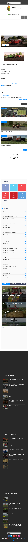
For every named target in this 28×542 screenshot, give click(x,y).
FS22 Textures (6, 273)
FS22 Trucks (6, 280)
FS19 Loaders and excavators (10, 223)
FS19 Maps (5, 225)
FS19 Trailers (4, 108)
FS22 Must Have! (7, 261)
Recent (14, 283)
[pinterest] (11, 1)
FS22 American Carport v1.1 (16, 379)
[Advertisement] (14, 27)
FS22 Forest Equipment (9, 250)
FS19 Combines (7, 214)
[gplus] (9, 1)
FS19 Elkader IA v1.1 (9, 319)
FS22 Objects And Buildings (9, 266)
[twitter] (7, 1)
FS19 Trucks (6, 241)
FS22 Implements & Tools (9, 252)
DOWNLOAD (14, 83)
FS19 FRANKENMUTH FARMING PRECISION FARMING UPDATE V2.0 (16, 525)
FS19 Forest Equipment (9, 218)
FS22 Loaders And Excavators (10, 255)
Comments (22, 283)
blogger (25, 150)
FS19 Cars (5, 211)
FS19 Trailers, (11, 43)
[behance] (18, 1)
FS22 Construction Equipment (10, 248)
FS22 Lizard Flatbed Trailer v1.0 (8, 131)
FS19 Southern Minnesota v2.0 (16, 519)
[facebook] (5, 1)
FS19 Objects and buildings (10, 232)
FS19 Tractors (6, 236)
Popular (5, 283)
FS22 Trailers (6, 277)
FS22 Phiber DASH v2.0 (6, 145)
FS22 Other (5, 268)
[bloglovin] (13, 1)
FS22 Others (6, 271)
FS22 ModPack (6, 259)
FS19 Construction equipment (10, 216)
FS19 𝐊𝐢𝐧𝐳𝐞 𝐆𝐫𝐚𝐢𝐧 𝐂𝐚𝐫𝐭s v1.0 (16, 449)
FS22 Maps (5, 257)
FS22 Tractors (6, 275)
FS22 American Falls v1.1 (15, 465)
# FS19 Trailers (7, 85)
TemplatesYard (13, 538)
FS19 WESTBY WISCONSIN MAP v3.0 (13, 303)
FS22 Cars (5, 243)
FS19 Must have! (7, 230)
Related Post (4, 104)
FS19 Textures (6, 234)
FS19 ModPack (6, 227)
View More (25, 104)
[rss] (16, 1)
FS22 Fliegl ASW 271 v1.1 (6, 118)
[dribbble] (14, 1)
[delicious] (22, 1)
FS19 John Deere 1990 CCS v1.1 (17, 508)
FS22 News (5, 264)
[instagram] (20, 1)
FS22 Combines (6, 246)
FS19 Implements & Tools (9, 220)
